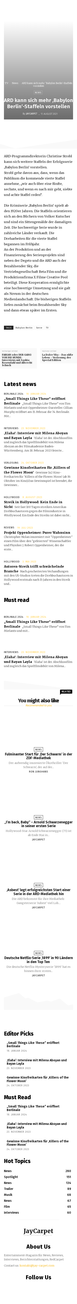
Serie (39, 327)
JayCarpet (31, 114)
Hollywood (12, 497)
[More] (67, 128)
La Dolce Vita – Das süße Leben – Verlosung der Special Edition (57, 357)
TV (6, 83)
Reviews (9, 527)
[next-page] (42, 982)
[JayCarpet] (19, 113)
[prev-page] (34, 982)
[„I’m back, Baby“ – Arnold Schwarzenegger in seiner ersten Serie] (38, 798)
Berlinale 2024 (13, 394)
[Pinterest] (40, 128)
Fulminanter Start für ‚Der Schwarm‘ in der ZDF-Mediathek (38, 756)
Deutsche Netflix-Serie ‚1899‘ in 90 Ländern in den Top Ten (38, 960)
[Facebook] (22, 128)
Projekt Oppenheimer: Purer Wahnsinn (37, 533)
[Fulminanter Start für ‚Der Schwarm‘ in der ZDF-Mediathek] (38, 730)
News (15, 83)
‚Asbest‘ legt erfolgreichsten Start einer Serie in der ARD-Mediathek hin (38, 892)
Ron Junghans (38, 771)
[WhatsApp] (49, 128)
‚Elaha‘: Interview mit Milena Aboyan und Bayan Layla (37, 1062)
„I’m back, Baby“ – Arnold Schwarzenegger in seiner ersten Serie (38, 824)
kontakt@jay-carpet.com (37, 1265)
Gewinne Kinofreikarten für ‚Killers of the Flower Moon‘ (38, 1079)
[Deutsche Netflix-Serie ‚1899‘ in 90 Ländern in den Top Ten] (38, 934)
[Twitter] (31, 128)
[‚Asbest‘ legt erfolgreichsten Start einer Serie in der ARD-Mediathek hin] (38, 866)
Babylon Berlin (24, 327)
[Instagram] (37, 1285)
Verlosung (11, 463)
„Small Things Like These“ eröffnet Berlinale (33, 1044)
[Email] (58, 128)
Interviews (11, 428)
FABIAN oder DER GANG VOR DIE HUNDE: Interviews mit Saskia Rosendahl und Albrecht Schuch (17, 360)
